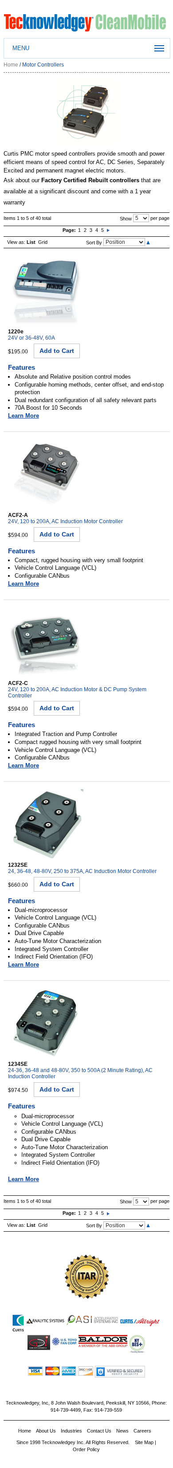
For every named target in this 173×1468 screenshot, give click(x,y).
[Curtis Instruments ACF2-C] (45, 609)
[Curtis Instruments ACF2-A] (45, 441)
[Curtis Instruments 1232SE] (45, 791)
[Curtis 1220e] (45, 257)
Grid (42, 242)
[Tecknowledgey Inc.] (86, 18)
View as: (16, 242)
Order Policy (86, 1449)
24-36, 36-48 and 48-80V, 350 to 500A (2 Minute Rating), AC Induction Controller (80, 1073)
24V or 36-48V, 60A (31, 338)
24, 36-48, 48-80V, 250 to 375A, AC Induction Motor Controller (82, 871)
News (122, 1430)
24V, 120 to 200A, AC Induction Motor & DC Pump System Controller (77, 692)
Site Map (144, 1442)
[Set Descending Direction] (148, 242)
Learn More (23, 415)
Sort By (94, 242)
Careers (142, 1430)
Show (126, 218)
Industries (71, 1430)
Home (11, 65)
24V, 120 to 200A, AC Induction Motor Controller (65, 521)
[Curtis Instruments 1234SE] (45, 990)
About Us (46, 1430)
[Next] (108, 230)
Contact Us (99, 1430)
